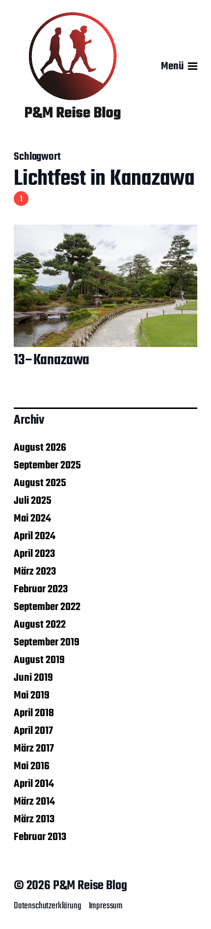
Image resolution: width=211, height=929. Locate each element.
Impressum (106, 906)
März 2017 (34, 748)
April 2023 (34, 554)
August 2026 (40, 447)
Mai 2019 (32, 695)
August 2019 (39, 660)
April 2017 (33, 731)
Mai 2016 (32, 766)
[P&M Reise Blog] (73, 66)
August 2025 (40, 483)
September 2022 (47, 607)
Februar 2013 (40, 837)
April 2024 (34, 536)
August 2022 (40, 624)
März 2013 (34, 819)
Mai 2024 (32, 518)
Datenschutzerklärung (47, 906)
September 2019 (46, 642)
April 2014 (34, 784)
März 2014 (34, 801)
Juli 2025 (33, 501)
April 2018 (34, 713)
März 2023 (35, 571)
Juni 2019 (33, 677)
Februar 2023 (41, 589)
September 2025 (47, 465)
